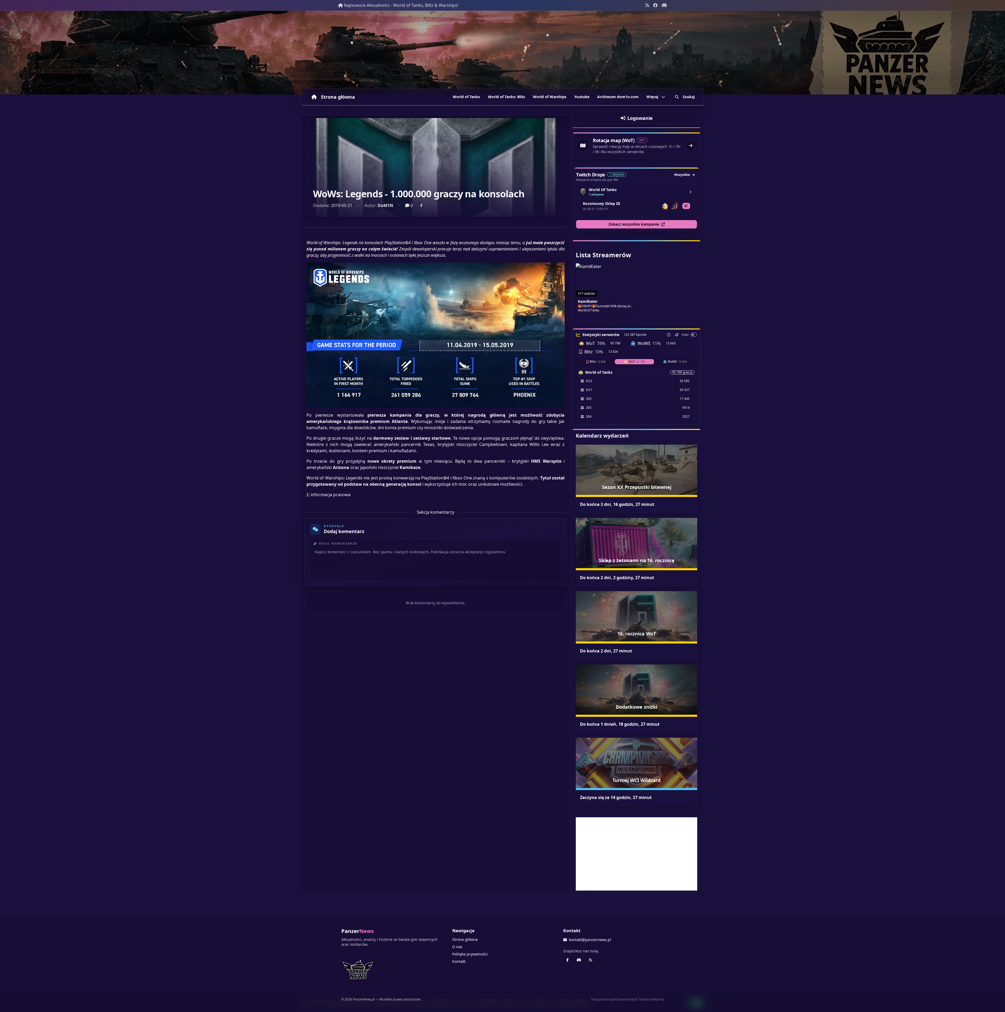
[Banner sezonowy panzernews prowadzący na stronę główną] (502, 52)
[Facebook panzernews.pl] (655, 5)
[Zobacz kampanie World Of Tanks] (690, 192)
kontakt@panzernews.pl (590, 939)
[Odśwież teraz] (677, 335)
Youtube (581, 96)
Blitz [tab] (598, 361)
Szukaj (689, 96)
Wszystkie (682, 174)
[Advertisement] (636, 854)
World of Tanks (466, 96)
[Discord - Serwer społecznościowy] (664, 5)
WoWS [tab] (677, 361)
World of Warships (549, 96)
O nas (457, 946)
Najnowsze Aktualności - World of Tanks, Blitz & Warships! (401, 5)
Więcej (652, 96)
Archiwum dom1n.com (618, 96)
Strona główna (338, 97)
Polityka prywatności (470, 954)
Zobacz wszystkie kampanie (633, 224)
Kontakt (459, 961)
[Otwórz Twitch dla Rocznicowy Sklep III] (686, 206)
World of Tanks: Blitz (506, 96)
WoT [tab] (637, 361)
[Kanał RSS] (647, 5)
